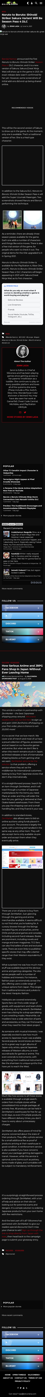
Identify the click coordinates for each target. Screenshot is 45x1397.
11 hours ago (17, 549)
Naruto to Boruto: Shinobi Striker (15, 340)
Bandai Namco (9, 59)
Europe (30, 337)
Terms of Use (35, 1378)
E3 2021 (22, 337)
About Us (8, 1378)
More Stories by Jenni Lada (22, 417)
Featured (5, 662)
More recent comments (12, 589)
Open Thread (19, 1375)
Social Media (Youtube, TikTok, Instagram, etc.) (21, 315)
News (4, 11)
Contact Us (21, 1378)
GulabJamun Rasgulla (21, 532)
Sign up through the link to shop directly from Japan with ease (22, 1233)
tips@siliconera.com (27, 1394)
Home (7, 1375)
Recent (11, 524)
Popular (19, 524)
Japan (37, 337)
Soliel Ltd (6, 343)
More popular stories (12, 515)
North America (35, 340)
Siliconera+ (34, 1375)
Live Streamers (14, 305)
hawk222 (15, 554)
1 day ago (16, 578)
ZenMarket (7, 818)
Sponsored (14, 662)
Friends (11, 310)
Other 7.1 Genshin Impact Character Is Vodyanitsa (20, 563)
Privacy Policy (22, 1381)
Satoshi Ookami (18, 570)
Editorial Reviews (15, 300)
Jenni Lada (14, 26)
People (5, 524)
